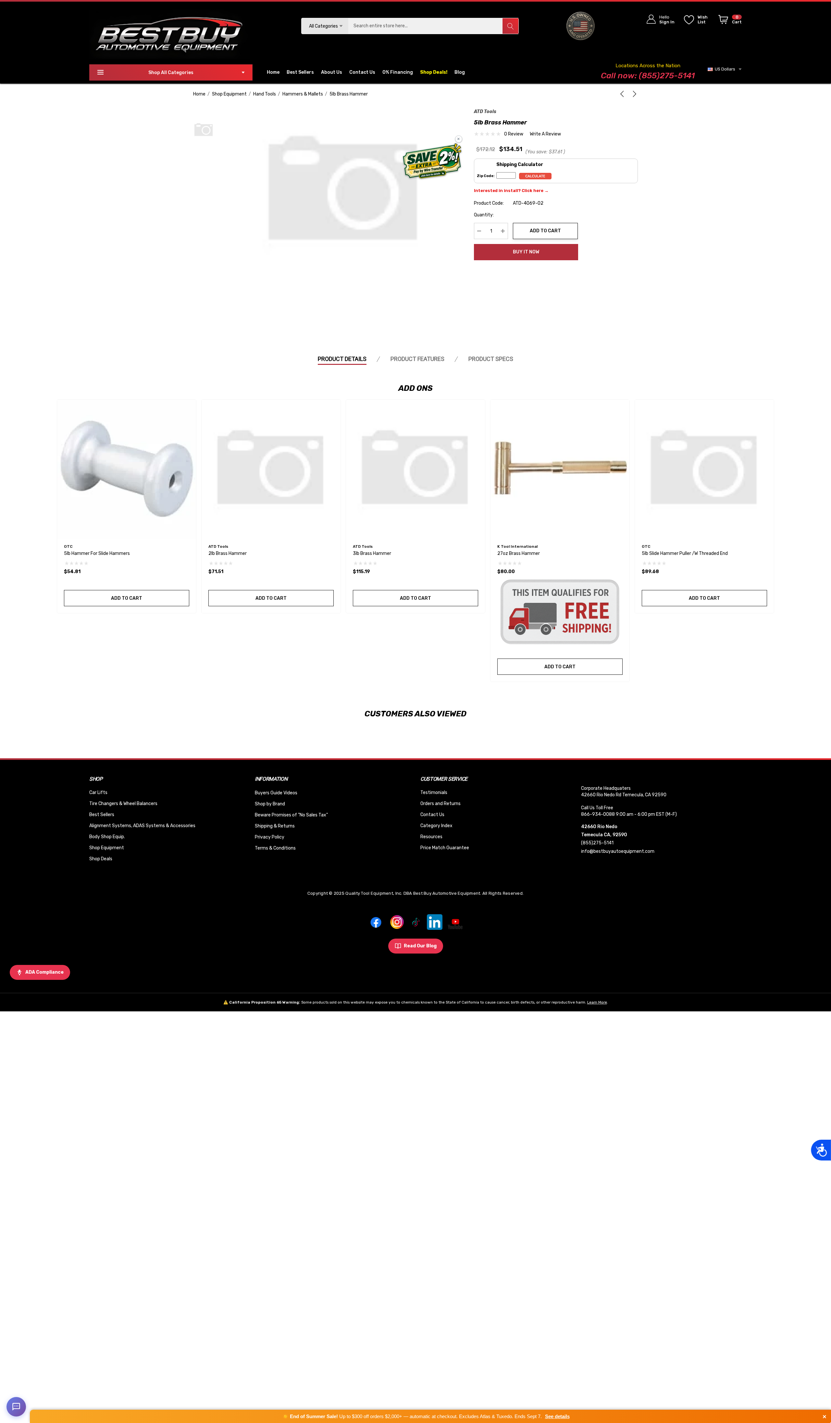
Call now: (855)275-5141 (648, 75)
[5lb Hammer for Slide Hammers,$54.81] (126, 469)
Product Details (342, 358)
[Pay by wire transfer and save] (432, 162)
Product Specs (490, 358)
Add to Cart (545, 231)
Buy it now (526, 252)
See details (557, 1416)
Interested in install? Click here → (511, 190)
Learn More (597, 1002)
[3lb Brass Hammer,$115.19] (415, 469)
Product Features (417, 358)
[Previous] (623, 94)
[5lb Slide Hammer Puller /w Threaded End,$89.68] (704, 469)
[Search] (510, 26)
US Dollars (724, 69)
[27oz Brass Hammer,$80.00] (559, 469)
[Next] (633, 94)
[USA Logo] (580, 26)
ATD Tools (485, 111)
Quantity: (484, 215)
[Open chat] (16, 1407)
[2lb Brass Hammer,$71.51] (271, 469)
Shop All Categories (170, 72)
